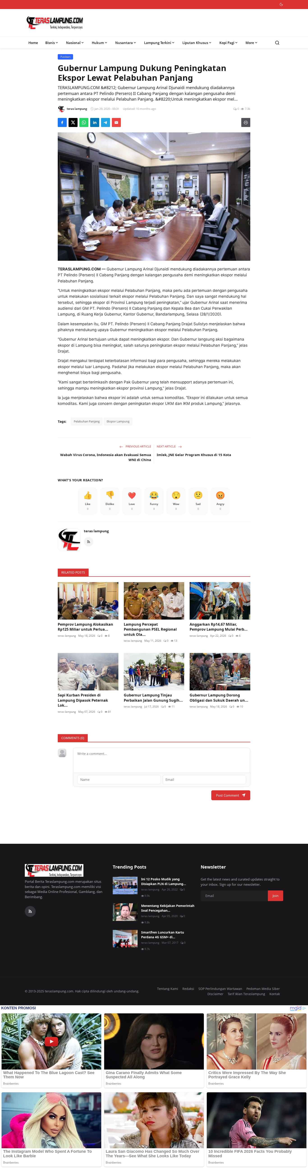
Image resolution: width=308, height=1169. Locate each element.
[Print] (245, 122)
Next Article (166, 446)
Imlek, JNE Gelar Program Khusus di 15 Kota (194, 454)
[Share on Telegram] (105, 122)
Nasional (73, 42)
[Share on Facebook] (62, 122)
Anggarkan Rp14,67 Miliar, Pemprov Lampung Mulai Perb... (219, 627)
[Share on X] (73, 122)
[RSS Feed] (88, 541)
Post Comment (227, 795)
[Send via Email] (116, 122)
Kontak (274, 994)
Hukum (98, 42)
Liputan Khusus (195, 42)
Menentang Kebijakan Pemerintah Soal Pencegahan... (167, 908)
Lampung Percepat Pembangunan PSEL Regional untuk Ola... (150, 629)
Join (275, 895)
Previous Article (138, 446)
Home (33, 42)
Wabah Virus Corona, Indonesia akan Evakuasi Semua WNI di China (105, 457)
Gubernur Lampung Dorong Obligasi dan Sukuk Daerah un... (219, 698)
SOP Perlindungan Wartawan (220, 989)
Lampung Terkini (157, 42)
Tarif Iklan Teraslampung (246, 994)
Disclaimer (215, 994)
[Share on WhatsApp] (83, 122)
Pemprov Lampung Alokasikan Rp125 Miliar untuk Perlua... (85, 627)
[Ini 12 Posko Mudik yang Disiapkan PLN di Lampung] (125, 885)
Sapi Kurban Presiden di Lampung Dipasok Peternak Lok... (83, 700)
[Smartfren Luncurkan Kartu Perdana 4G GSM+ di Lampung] (125, 939)
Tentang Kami (167, 989)
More (250, 42)
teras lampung (96, 531)
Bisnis (50, 42)
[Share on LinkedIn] (94, 122)
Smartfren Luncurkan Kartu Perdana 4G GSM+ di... (162, 934)
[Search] (277, 42)
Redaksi (188, 989)
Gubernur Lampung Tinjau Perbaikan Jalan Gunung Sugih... (153, 698)
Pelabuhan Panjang (87, 421)
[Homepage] (55, 22)
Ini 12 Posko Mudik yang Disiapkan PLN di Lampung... (163, 881)
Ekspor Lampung (118, 421)
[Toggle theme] (281, 4)
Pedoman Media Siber (263, 989)
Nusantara (124, 42)
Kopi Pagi (226, 42)
